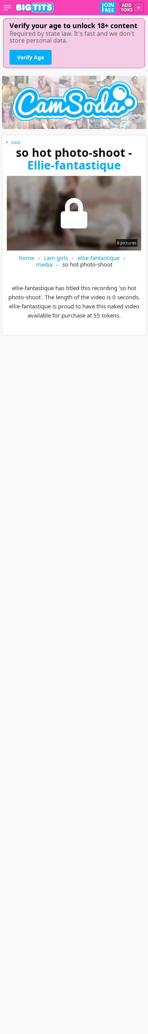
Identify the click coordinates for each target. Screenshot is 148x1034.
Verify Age (30, 57)
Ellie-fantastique (74, 165)
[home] (35, 8)
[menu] (7, 7)
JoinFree (108, 7)
